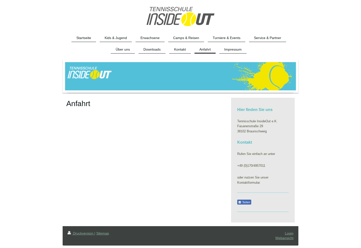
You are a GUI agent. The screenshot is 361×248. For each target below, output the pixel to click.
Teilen (245, 202)
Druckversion (83, 233)
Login (289, 233)
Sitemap (102, 233)
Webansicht (284, 238)
